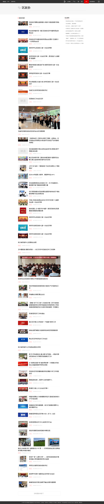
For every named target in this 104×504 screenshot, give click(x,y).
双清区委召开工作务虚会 (37, 313)
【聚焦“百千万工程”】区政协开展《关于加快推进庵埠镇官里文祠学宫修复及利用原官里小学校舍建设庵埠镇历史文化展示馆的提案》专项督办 (44, 305)
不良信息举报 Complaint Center (68, 502)
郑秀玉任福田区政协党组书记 (38, 465)
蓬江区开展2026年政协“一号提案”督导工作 (42, 322)
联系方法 (46, 502)
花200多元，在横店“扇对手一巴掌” (73, 26)
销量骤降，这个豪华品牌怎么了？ (73, 33)
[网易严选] (74, 1)
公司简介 (42, 502)
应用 (8, 1)
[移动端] (65, 1)
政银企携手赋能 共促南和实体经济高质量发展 (43, 330)
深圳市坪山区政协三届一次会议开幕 (40, 217)
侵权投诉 (80, 502)
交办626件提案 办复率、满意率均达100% (42, 174)
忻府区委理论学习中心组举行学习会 (40, 422)
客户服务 (55, 502)
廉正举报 (76, 502)
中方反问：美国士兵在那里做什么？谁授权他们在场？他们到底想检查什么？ (76, 43)
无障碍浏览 (13, 1)
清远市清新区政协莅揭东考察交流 (39, 430)
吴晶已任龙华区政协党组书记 (38, 90)
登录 (86, 1)
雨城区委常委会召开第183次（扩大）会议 (42, 414)
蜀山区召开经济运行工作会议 (38, 338)
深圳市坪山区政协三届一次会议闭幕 (40, 48)
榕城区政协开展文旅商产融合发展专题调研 (42, 482)
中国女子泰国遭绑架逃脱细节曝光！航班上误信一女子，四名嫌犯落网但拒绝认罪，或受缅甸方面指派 (76, 35)
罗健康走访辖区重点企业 (37, 294)
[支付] (78, 1)
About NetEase (37, 502)
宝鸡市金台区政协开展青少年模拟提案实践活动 (33, 279)
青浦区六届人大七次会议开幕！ (39, 388)
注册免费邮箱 (92, 1)
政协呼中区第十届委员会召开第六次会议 (41, 474)
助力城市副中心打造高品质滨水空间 (29, 347)
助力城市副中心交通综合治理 (27, 242)
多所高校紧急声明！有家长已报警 (73, 31)
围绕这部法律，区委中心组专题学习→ (41, 380)
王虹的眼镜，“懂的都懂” (71, 23)
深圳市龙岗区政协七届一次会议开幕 (40, 225)
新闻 (30, 101)
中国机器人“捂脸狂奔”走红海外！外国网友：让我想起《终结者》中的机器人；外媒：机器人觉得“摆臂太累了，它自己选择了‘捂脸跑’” (76, 28)
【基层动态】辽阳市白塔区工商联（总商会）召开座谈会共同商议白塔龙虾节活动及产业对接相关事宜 (44, 140)
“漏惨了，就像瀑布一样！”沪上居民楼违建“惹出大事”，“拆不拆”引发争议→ (76, 38)
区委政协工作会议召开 (36, 98)
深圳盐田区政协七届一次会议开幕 (39, 73)
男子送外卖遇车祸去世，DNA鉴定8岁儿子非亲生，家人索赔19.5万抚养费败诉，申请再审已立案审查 (76, 40)
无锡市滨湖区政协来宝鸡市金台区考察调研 (31, 131)
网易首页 (4, 1)
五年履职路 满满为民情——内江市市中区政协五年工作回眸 (36, 249)
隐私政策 (59, 502)
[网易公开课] (69, 1)
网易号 (30, 26)
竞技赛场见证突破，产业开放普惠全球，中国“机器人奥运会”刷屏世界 (76, 21)
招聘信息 (51, 502)
